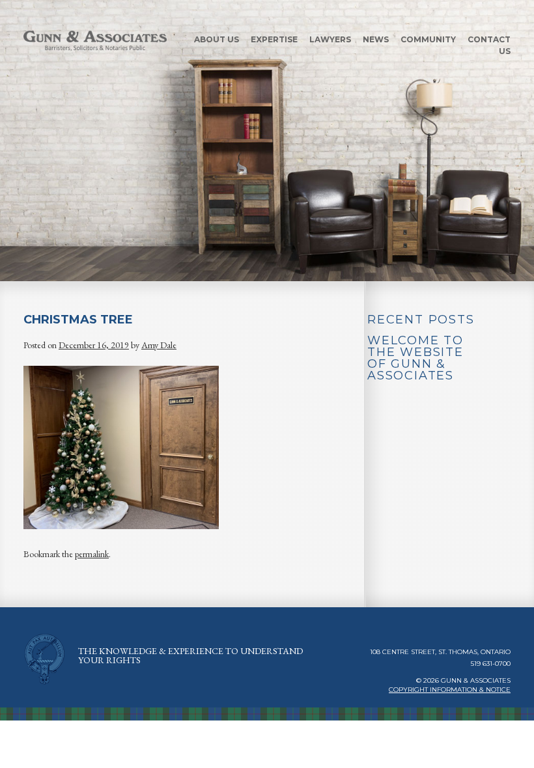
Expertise (274, 39)
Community (428, 39)
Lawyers (330, 39)
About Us (216, 39)
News (376, 39)
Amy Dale (158, 345)
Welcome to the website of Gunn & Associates (415, 358)
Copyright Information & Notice (450, 689)
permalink (92, 554)
